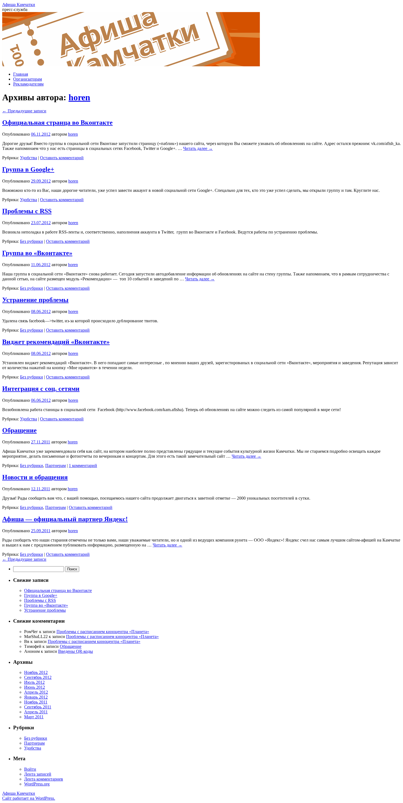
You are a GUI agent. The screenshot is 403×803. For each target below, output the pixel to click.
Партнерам (55, 465)
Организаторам (27, 79)
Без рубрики (31, 241)
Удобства (28, 157)
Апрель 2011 (36, 712)
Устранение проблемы (35, 299)
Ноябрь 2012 (36, 672)
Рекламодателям (28, 84)
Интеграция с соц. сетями (41, 388)
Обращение (19, 430)
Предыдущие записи (24, 111)
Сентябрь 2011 (37, 707)
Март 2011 (34, 716)
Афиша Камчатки (18, 4)
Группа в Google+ (28, 169)
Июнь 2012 (34, 687)
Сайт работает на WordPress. (28, 798)
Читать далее (198, 148)
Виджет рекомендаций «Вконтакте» (56, 341)
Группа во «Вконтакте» (37, 253)
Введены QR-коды (75, 651)
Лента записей (37, 774)
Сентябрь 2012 (38, 677)
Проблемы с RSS (27, 211)
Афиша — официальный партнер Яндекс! (65, 519)
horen (79, 97)
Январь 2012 (36, 697)
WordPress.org (37, 784)
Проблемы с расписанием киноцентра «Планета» (102, 631)
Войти (30, 769)
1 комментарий (83, 465)
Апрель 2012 (36, 692)
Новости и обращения (35, 477)
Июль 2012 (34, 682)
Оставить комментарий (62, 157)
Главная (20, 74)
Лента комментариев (43, 779)
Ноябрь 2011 (35, 702)
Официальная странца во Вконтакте (57, 122)
